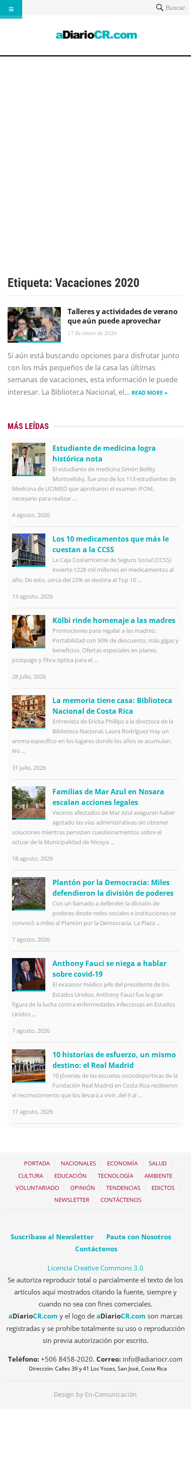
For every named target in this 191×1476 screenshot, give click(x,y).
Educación (70, 1176)
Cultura (30, 1176)
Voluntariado (37, 1188)
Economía (122, 1163)
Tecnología (115, 1176)
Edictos (163, 1188)
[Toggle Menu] (11, 9)
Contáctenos (120, 1200)
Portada (37, 1163)
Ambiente (158, 1176)
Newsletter (71, 1200)
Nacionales (78, 1163)
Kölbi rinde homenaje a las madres (113, 620)
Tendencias (123, 1188)
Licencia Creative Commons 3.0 (95, 1267)
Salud (158, 1163)
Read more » (149, 392)
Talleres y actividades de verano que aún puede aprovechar (123, 316)
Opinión (82, 1188)
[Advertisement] (95, 156)
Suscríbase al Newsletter (52, 1236)
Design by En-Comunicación (95, 1394)
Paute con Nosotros (138, 1236)
